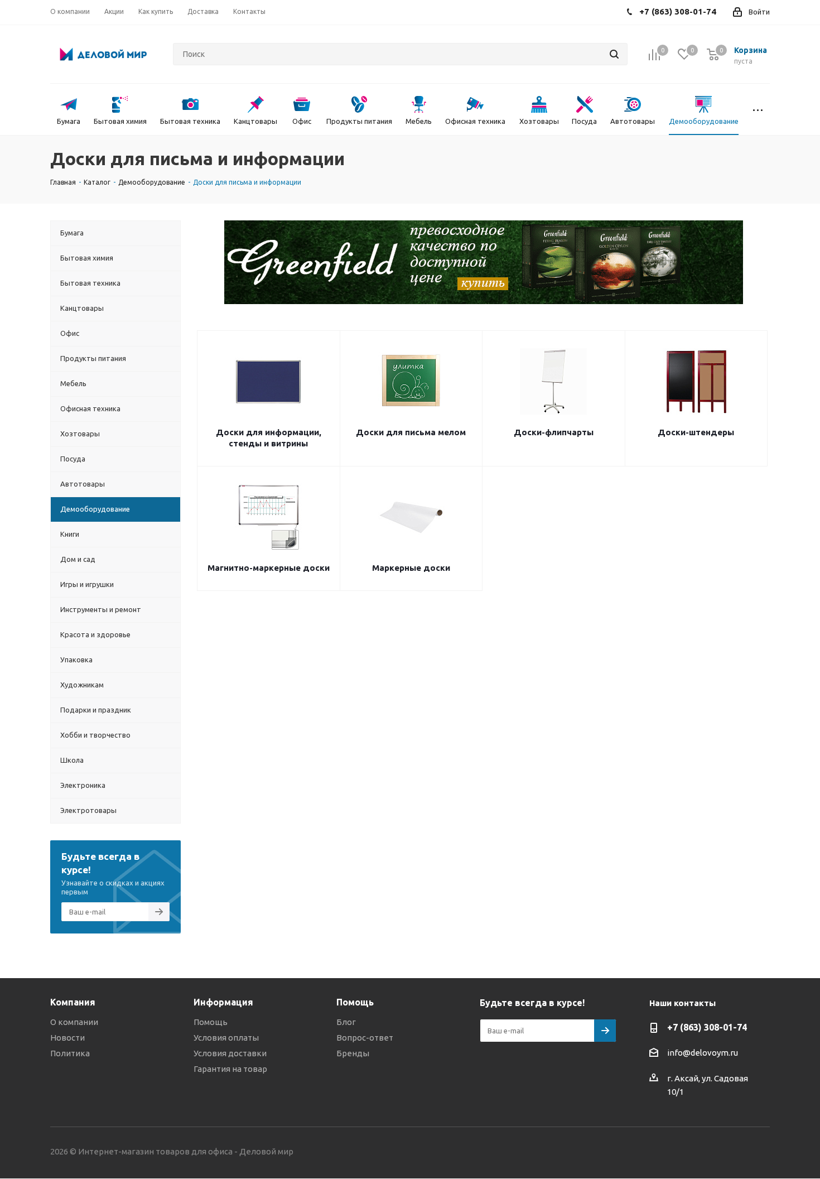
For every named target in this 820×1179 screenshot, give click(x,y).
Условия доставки (230, 1053)
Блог (346, 1022)
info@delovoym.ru (702, 1052)
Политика (70, 1053)
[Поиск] (614, 54)
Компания (72, 1002)
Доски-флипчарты (554, 432)
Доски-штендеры (696, 432)
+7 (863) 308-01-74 (707, 1027)
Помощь (211, 1022)
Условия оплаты (226, 1037)
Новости (67, 1037)
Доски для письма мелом (411, 432)
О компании (74, 1022)
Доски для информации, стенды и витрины (268, 437)
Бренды (352, 1053)
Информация (223, 1002)
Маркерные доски (411, 567)
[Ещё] (757, 109)
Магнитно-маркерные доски (269, 567)
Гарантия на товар (230, 1069)
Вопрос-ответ (364, 1037)
